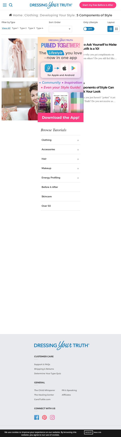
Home (17, 15)
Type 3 (31, 28)
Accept (88, 432)
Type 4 (39, 28)
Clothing (31, 15)
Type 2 (23, 28)
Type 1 (15, 28)
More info (97, 432)
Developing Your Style (57, 15)
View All (6, 28)
